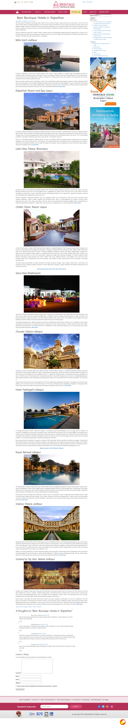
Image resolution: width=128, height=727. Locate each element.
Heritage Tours (49, 12)
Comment (18, 673)
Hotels (38, 12)
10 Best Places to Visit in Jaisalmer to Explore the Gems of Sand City (103, 22)
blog (85, 12)
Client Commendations (48, 700)
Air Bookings (85, 700)
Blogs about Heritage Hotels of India (26, 607)
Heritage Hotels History (100, 50)
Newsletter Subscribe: (26, 706)
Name (17, 676)
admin (34, 21)
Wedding (74, 12)
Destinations (27, 12)
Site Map (105, 700)
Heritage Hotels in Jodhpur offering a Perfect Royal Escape (103, 38)
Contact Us (35, 700)
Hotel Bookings (96, 700)
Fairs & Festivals (98, 49)
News (95, 52)
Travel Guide (63, 12)
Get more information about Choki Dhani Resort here (51, 269)
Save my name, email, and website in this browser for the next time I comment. (37, 686)
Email (17, 679)
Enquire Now (104, 12)
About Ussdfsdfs (24, 700)
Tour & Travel (97, 54)
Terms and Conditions (64, 700)
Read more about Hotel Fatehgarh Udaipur (51, 448)
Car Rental (76, 700)
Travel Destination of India (101, 56)
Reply (20, 621)
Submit (76, 706)
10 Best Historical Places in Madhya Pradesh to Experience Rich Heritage (102, 27)
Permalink (38, 607)
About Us (93, 12)
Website (18, 683)
